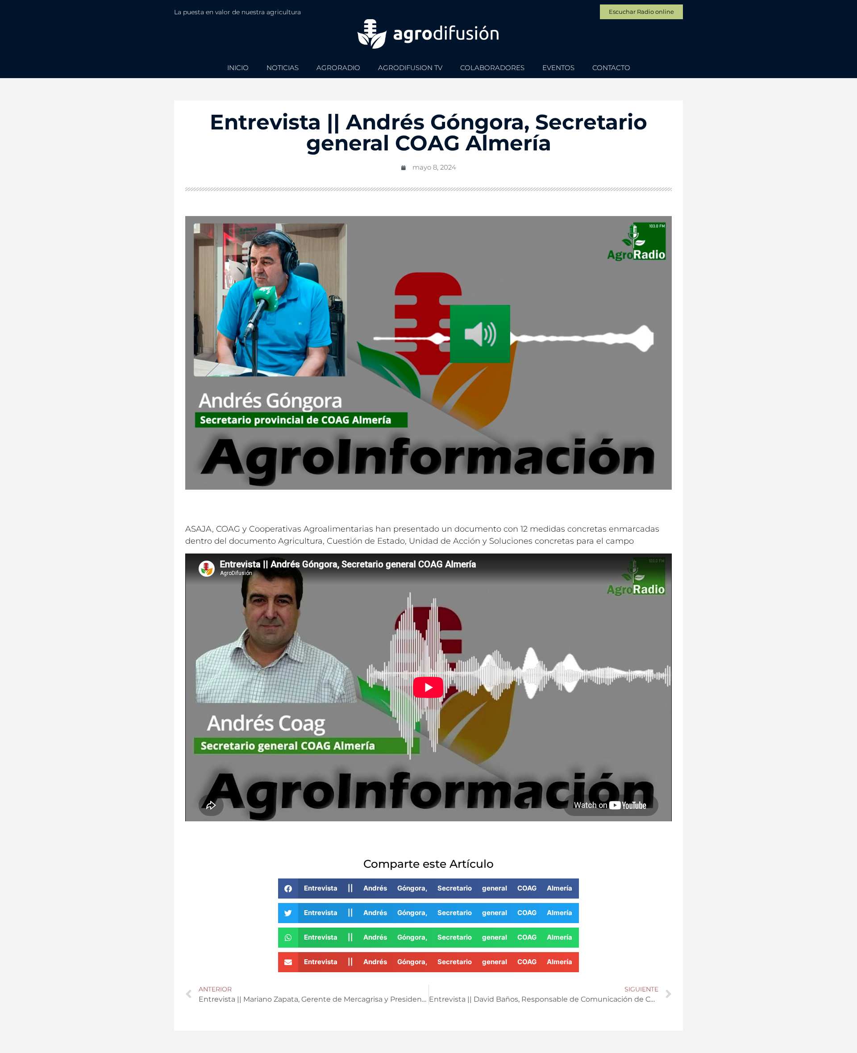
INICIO (238, 67)
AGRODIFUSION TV (410, 67)
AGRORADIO (338, 67)
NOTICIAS (282, 67)
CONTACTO (611, 67)
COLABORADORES (492, 67)
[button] (428, 888)
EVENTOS (558, 67)
